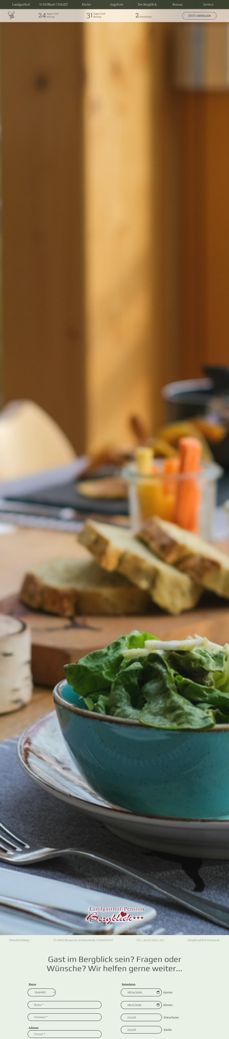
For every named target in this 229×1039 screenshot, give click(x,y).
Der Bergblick (147, 4)
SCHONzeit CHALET (53, 4)
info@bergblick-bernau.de (204, 940)
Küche (86, 4)
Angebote (116, 4)
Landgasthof (21, 4)
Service (208, 4)
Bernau (177, 4)
